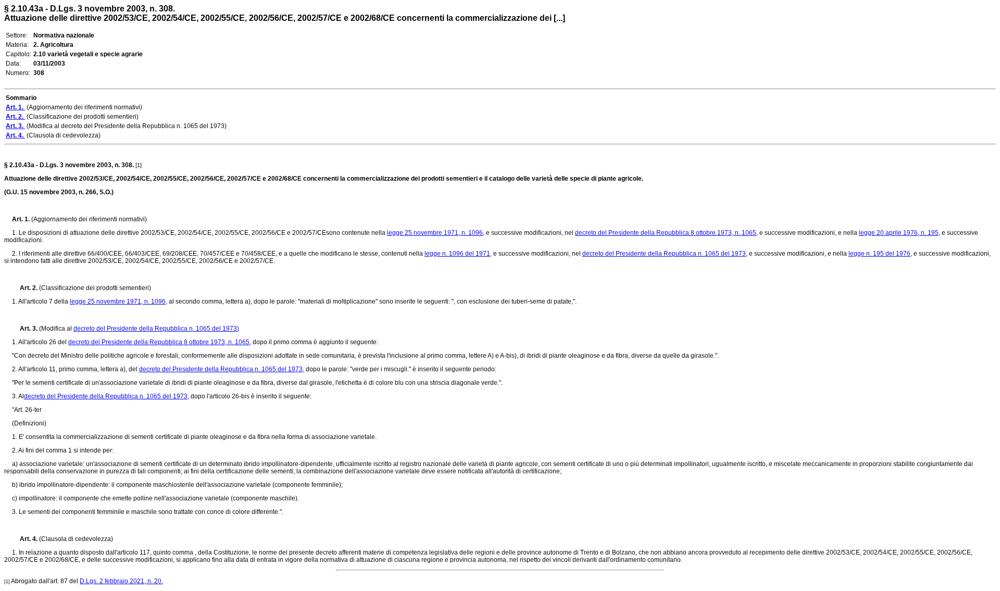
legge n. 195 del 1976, (880, 253)
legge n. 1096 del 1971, (458, 253)
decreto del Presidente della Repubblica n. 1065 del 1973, (664, 253)
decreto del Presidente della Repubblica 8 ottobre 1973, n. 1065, (666, 232)
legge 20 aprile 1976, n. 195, (899, 232)
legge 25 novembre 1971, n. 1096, (435, 232)
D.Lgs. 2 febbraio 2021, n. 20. (121, 581)
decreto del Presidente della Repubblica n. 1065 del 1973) (156, 328)
